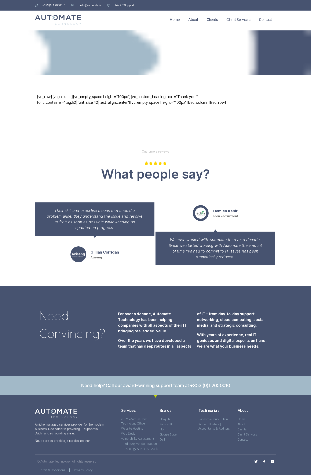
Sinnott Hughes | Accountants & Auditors (214, 426)
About (193, 19)
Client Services (238, 19)
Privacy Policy (83, 470)
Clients (212, 19)
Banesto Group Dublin (213, 419)
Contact (265, 19)
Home (175, 19)
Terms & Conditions (52, 470)
